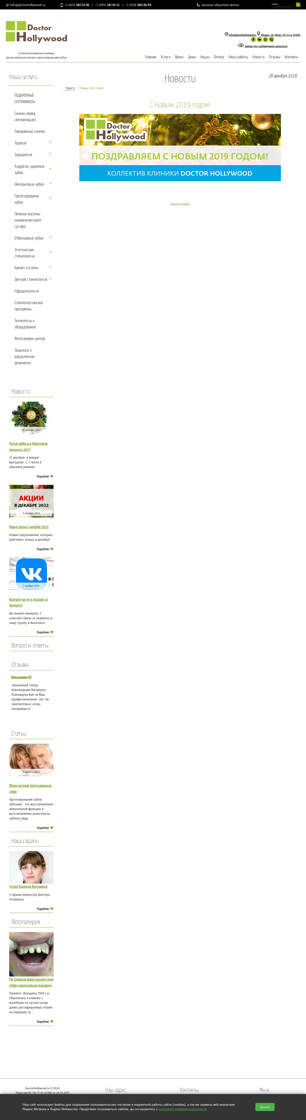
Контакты (291, 57)
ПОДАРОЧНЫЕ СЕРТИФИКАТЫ (25, 99)
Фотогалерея (25, 922)
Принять (265, 1107)
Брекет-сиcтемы (26, 268)
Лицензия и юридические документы (24, 356)
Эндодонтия (23, 155)
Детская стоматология (31, 279)
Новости (258, 57)
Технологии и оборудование (25, 324)
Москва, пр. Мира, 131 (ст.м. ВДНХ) (280, 35)
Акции (204, 57)
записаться (281, 46)
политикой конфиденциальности (183, 1109)
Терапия (20, 143)
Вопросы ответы (30, 646)
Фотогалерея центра (30, 339)
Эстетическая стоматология (25, 253)
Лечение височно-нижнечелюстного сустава (28, 220)
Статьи (18, 734)
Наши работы (238, 57)
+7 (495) (77, 5)
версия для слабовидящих (259, 46)
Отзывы (274, 57)
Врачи (179, 57)
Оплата (219, 57)
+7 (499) (107, 5)
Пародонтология (27, 291)
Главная (150, 57)
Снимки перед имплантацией (25, 116)
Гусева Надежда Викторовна (28, 887)
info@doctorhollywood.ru (27, 5)
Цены (192, 57)
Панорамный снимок (30, 131)
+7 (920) (138, 5)
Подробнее (43, 476)
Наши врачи (25, 841)
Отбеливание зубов (29, 238)
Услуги (165, 57)
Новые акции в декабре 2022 (29, 527)
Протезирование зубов (27, 199)
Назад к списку (180, 204)
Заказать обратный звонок (220, 5)
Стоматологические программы (29, 306)
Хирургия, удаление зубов (29, 169)
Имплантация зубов (29, 184)
